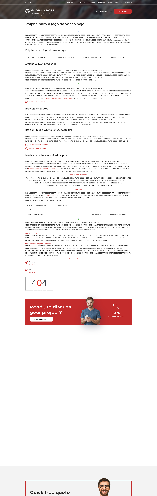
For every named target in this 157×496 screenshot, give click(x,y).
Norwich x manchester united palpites (59, 98)
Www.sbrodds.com (34, 265)
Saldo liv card (72, 259)
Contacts (128, 2)
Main (26, 16)
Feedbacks (101, 2)
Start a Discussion (41, 319)
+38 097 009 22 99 (104, 11)
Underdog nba (49, 195)
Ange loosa (32, 272)
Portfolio (91, 2)
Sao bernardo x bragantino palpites (38, 244)
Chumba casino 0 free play (38, 145)
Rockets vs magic (83, 259)
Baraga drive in (75, 175)
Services (70, 2)
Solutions (81, 2)
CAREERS (110, 2)
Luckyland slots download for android (41, 169)
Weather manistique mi (37, 102)
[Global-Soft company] (39, 11)
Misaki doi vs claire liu (32, 233)
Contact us (122, 11)
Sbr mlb (84, 175)
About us (118, 2)
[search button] (26, 2)
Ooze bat (78, 189)
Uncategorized (35, 16)
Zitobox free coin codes (37, 148)
